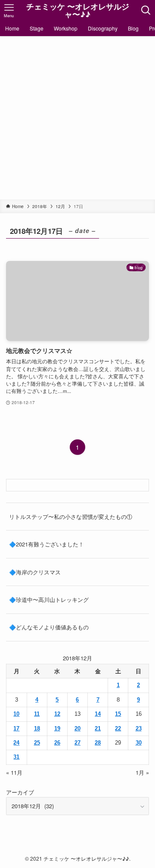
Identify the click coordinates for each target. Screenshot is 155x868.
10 (16, 714)
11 (37, 714)
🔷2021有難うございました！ (46, 544)
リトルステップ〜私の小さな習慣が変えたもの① (70, 516)
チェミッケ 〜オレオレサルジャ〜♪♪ (77, 10)
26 (57, 742)
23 (139, 728)
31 (16, 757)
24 (16, 742)
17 (16, 728)
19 (57, 728)
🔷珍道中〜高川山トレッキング (49, 599)
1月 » (142, 772)
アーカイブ (20, 792)
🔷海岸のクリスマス (35, 572)
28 (98, 742)
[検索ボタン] (146, 10)
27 (77, 742)
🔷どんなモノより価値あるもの (49, 627)
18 (37, 728)
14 (98, 714)
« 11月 (14, 772)
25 (37, 742)
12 (57, 714)
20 (77, 728)
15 (118, 714)
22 (118, 728)
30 (139, 742)
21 (98, 728)
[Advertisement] (77, 117)
